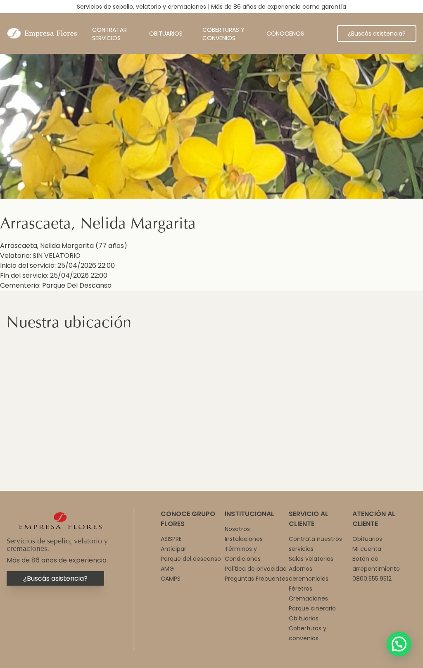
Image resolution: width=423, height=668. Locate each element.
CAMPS (171, 578)
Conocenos (285, 33)
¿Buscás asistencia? (377, 33)
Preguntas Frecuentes (256, 578)
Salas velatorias (311, 559)
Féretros (300, 588)
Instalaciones (244, 539)
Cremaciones (308, 598)
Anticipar (173, 549)
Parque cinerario (312, 608)
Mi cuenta (366, 549)
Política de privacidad (256, 569)
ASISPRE (171, 539)
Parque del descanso (191, 559)
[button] (399, 644)
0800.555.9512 (372, 578)
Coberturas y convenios (223, 34)
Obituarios (166, 33)
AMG (167, 569)
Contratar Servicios (109, 34)
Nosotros (237, 529)
